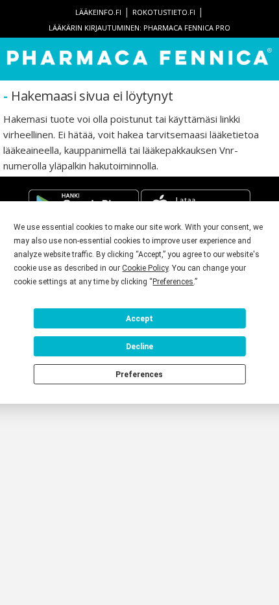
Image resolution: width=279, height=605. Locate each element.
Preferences (139, 374)
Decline (139, 346)
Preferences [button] (172, 281)
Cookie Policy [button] (145, 268)
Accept (139, 318)
